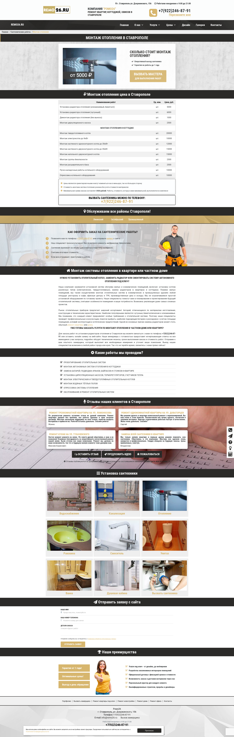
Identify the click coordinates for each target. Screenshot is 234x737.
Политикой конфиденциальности (37, 732)
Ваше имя (64, 610)
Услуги (153, 25)
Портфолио (66, 701)
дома (90, 325)
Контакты (216, 25)
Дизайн (186, 25)
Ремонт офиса (155, 701)
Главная (124, 25)
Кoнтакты (168, 701)
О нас (137, 25)
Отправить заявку (73, 644)
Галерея (200, 25)
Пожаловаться (149, 454)
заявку (110, 238)
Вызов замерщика (130, 717)
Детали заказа (67, 626)
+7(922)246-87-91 (175, 10)
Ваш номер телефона (69, 618)
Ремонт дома (142, 701)
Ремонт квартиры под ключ (104, 701)
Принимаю (149, 731)
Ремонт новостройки (126, 701)
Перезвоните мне (180, 15)
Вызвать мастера (148, 76)
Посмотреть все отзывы (156, 461)
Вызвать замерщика (82, 701)
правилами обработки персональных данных (102, 639)
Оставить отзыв (87, 454)
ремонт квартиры (75, 325)
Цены (169, 25)
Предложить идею (119, 454)
